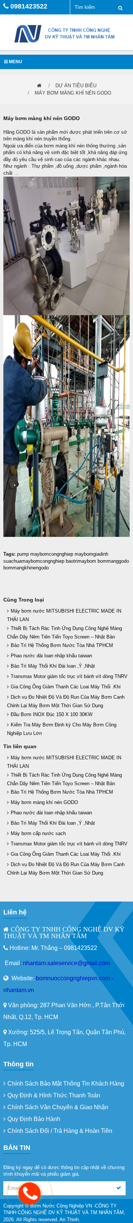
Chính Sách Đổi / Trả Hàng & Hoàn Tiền (59, 1131)
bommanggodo (113, 561)
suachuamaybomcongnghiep (33, 561)
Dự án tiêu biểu (75, 85)
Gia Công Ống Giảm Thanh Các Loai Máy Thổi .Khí (66, 686)
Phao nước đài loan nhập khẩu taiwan (51, 655)
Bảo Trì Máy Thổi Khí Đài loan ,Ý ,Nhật (53, 666)
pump (23, 554)
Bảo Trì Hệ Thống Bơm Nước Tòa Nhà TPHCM (62, 645)
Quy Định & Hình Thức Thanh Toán (53, 1095)
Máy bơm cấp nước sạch (38, 833)
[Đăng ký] (119, 1188)
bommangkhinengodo (26, 567)
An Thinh (69, 1219)
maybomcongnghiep (51, 554)
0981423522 (28, 6)
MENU (15, 61)
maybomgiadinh (91, 554)
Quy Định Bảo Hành (33, 1119)
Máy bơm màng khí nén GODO (73, 93)
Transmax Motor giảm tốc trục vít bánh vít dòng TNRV (69, 676)
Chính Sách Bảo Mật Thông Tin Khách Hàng (65, 1083)
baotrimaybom (81, 561)
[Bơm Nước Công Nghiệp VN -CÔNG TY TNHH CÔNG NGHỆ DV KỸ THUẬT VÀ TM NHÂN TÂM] (66, 33)
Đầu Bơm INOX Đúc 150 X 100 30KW (51, 714)
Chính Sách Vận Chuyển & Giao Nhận (57, 1107)
